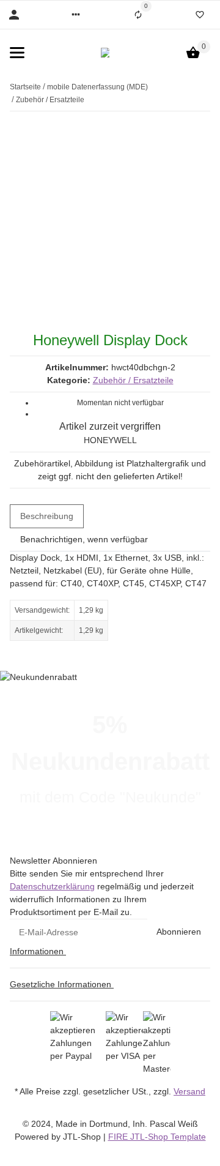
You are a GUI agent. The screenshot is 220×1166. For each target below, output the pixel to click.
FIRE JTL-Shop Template (157, 1137)
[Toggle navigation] (17, 52)
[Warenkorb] (193, 52)
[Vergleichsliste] (138, 14)
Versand (189, 1091)
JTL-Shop (83, 1137)
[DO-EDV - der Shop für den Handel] (105, 53)
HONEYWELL (110, 440)
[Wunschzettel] (200, 14)
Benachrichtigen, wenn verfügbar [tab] (84, 539)
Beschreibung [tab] (46, 516)
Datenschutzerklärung (52, 886)
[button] (76, 15)
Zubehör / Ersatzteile (133, 380)
